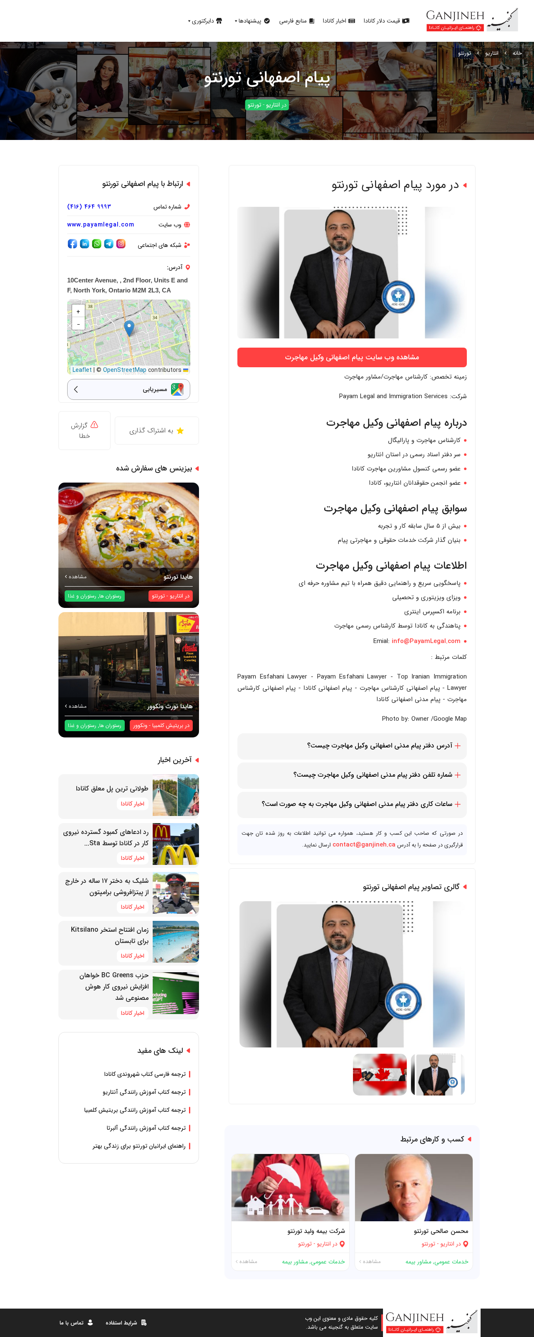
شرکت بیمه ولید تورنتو (316, 1231)
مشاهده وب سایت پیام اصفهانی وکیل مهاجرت (352, 357)
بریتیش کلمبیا (167, 725)
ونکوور (140, 725)
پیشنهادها (250, 20)
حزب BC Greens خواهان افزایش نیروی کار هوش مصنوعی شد (114, 986)
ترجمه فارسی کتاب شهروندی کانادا (145, 1074)
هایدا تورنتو (178, 577)
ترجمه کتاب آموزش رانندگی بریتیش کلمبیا (135, 1110)
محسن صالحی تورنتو (441, 1231)
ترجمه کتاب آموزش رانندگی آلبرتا (146, 1128)
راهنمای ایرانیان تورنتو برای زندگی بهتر (139, 1146)
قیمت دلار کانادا (382, 20)
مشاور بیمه (418, 1261)
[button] (129, 328)
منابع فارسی (293, 20)
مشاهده (371, 1261)
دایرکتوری (203, 20)
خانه (517, 53)
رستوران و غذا (82, 596)
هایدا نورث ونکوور (170, 707)
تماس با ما (71, 1323)
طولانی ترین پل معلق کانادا (112, 788)
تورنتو (464, 53)
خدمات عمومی (451, 1261)
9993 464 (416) (89, 206)
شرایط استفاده (121, 1323)
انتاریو (492, 53)
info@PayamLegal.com (426, 641)
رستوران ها (110, 596)
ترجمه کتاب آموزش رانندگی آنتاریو (144, 1092)
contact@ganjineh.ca (363, 845)
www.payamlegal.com (100, 224)
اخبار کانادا (334, 20)
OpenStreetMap (124, 370)
